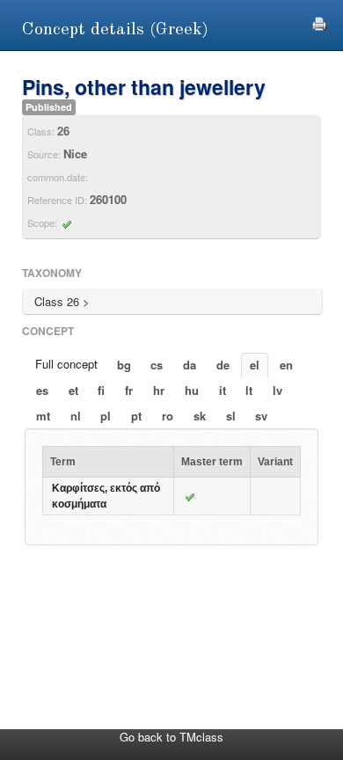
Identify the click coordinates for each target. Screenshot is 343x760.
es (42, 390)
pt (136, 415)
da (189, 364)
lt (248, 390)
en (286, 364)
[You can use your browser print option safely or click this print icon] (319, 21)
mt (43, 415)
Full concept (66, 363)
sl (231, 415)
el (254, 364)
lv (277, 390)
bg (124, 364)
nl (75, 415)
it (222, 390)
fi (101, 390)
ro (167, 415)
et (73, 390)
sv (261, 415)
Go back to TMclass (171, 736)
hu (192, 390)
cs (156, 364)
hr (158, 390)
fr (129, 390)
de (223, 364)
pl (105, 415)
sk (199, 415)
